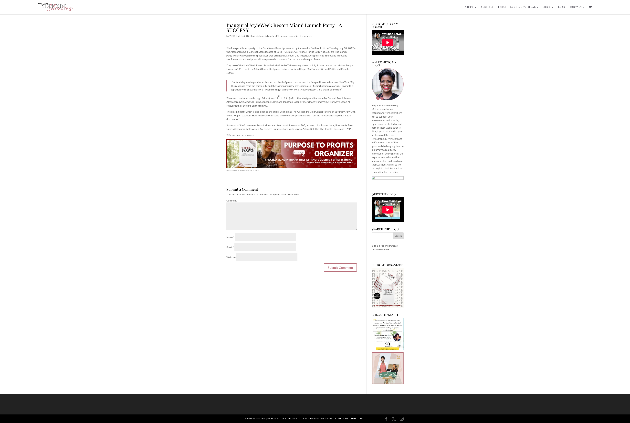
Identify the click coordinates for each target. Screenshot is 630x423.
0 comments (306, 35)
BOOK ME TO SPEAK (523, 7)
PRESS (502, 7)
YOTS (232, 35)
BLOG (561, 7)
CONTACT (575, 7)
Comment (232, 200)
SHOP (547, 7)
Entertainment (258, 35)
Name (230, 237)
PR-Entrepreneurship (287, 35)
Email (230, 247)
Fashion (271, 35)
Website (231, 257)
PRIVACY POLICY (328, 418)
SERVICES (487, 7)
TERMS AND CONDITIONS (350, 418)
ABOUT (469, 7)
